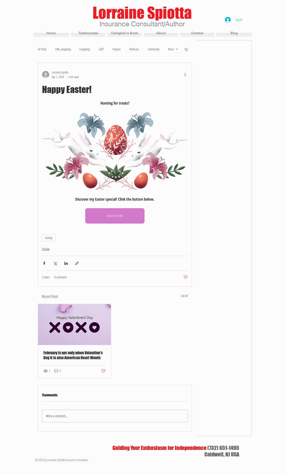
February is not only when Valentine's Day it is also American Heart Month (73, 355)
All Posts (42, 49)
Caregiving (84, 49)
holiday (48, 238)
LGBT (101, 49)
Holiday (46, 249)
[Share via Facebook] (44, 263)
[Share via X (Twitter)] (55, 263)
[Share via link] (77, 263)
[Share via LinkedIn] (66, 263)
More (171, 49)
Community (153, 49)
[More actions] (185, 74)
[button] (186, 49)
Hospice (116, 49)
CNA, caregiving (63, 49)
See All (184, 296)
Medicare (134, 49)
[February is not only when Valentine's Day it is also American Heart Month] (74, 324)
